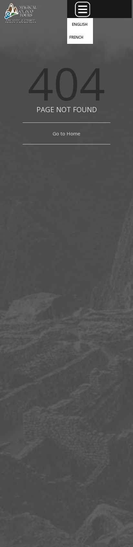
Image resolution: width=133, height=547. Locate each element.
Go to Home (66, 133)
